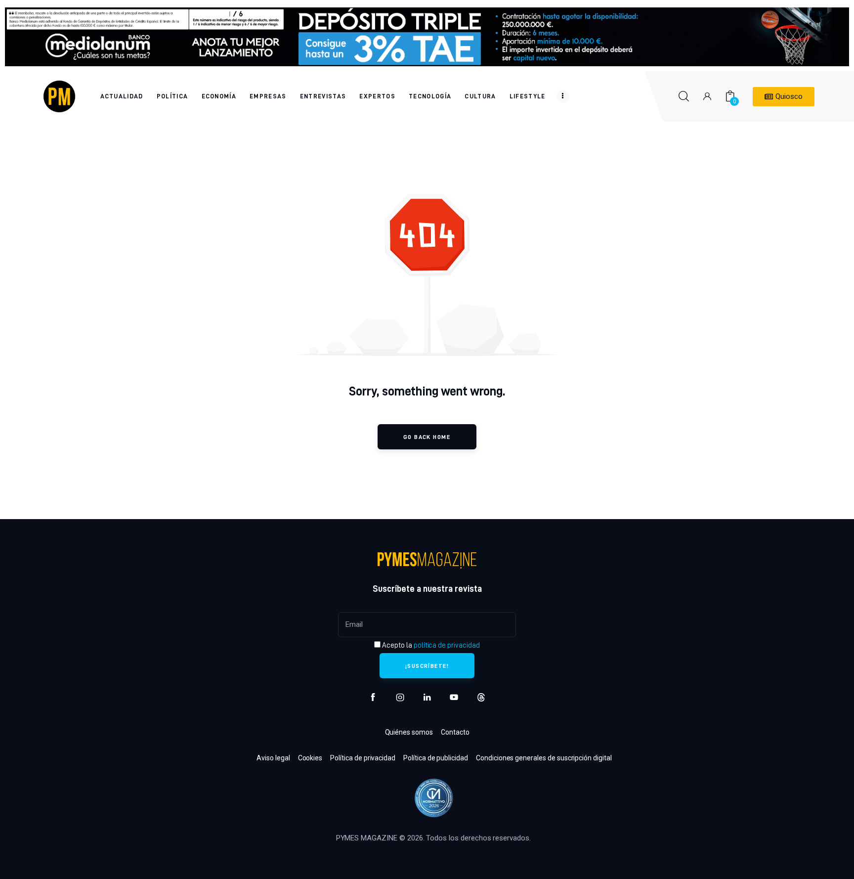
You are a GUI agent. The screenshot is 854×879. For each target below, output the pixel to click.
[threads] (481, 697)
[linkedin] (427, 697)
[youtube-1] (454, 697)
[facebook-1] (373, 697)
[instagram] (400, 697)
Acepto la (430, 645)
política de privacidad (447, 645)
